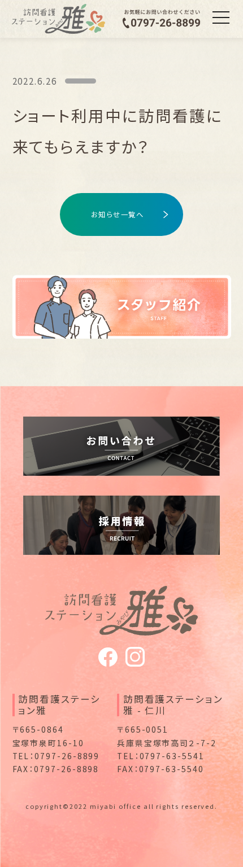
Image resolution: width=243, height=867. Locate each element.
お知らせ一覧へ (118, 214)
